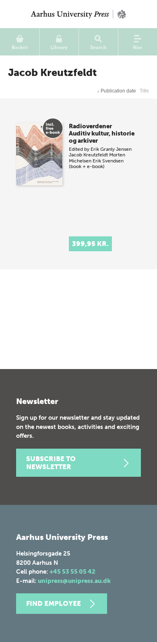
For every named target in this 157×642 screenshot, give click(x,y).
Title (144, 91)
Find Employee (53, 603)
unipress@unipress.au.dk (74, 581)
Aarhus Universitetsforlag (78, 14)
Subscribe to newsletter (51, 463)
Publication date (116, 91)
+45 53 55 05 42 (72, 571)
